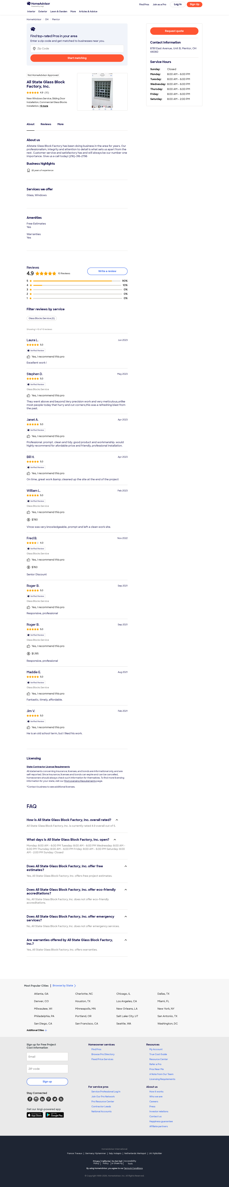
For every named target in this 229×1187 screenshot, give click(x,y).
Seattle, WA (123, 1023)
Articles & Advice (88, 11)
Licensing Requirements (162, 1079)
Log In (178, 4)
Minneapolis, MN (85, 1008)
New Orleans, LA (127, 1008)
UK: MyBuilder (155, 1153)
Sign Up (194, 4)
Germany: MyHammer (95, 1153)
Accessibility (130, 1162)
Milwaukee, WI (43, 1008)
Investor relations (158, 1111)
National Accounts (101, 1111)
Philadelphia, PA (44, 1016)
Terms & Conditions (133, 1168)
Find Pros (96, 1049)
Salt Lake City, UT (127, 1016)
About (30, 124)
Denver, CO (41, 1001)
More (73, 11)
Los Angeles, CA (126, 1001)
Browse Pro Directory (102, 1054)
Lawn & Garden (58, 11)
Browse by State (63, 985)
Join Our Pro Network (103, 1096)
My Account (155, 1049)
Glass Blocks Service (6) (42, 318)
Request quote (174, 31)
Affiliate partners (158, 1126)
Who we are (155, 1096)
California (105, 1162)
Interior (31, 11)
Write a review (107, 271)
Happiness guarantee (161, 1121)
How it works (156, 1091)
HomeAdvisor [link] (34, 19)
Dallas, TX (163, 993)
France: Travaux (74, 1153)
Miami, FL (163, 1001)
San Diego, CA (43, 1023)
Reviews (46, 124)
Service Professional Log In (105, 1091)
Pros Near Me (156, 1069)
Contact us (155, 1116)
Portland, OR (83, 1016)
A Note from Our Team (161, 1074)
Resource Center (158, 1059)
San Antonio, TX (167, 1016)
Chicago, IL (123, 993)
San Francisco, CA (86, 1023)
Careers (153, 1101)
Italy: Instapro (115, 1153)
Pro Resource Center (102, 1101)
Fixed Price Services (102, 1059)
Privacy (96, 1162)
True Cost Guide (158, 1054)
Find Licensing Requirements (80, 781)
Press (152, 1106)
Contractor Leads (101, 1106)
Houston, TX (83, 1001)
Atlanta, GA (41, 993)
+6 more (44, 106)
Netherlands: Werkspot (135, 1153)
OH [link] (46, 19)
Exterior (42, 11)
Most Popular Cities (36, 985)
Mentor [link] (56, 19)
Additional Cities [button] (35, 1030)
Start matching (77, 58)
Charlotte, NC (84, 993)
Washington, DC (167, 1023)
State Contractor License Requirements (48, 766)
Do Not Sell (117, 1162)
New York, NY (165, 1008)
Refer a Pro (155, 1064)
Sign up (47, 1081)
